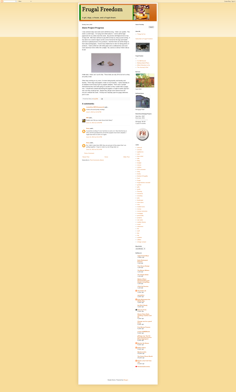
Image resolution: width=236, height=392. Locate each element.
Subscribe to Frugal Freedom (144, 38)
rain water (140, 220)
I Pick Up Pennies (142, 286)
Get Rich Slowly (142, 305)
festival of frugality (142, 176)
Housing (139, 191)
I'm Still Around (141, 61)
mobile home (141, 206)
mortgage (140, 213)
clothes (139, 167)
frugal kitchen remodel (143, 182)
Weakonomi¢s (141, 352)
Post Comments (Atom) (97, 160)
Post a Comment (89, 153)
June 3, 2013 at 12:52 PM (93, 112)
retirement (140, 226)
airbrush (139, 147)
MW (87, 117)
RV (138, 228)
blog (138, 160)
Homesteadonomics (143, 366)
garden (139, 184)
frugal (138, 180)
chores (139, 165)
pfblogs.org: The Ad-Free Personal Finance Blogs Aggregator (144, 337)
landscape (140, 200)
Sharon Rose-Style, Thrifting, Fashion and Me (144, 315)
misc (138, 204)
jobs (138, 198)
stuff (138, 231)
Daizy (88, 128)
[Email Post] (101, 98)
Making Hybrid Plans (143, 63)
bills (138, 158)
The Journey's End (142, 67)
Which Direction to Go (143, 65)
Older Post (126, 157)
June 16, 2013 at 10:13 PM (94, 149)
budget (139, 163)
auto (138, 154)
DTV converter (141, 169)
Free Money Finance (143, 327)
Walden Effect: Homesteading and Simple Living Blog (143, 280)
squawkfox (140, 295)
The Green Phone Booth (145, 356)
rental (138, 224)
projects (139, 217)
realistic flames (141, 222)
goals (138, 189)
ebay (138, 171)
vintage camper (141, 242)
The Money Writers (143, 270)
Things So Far (141, 34)
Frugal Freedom (102, 9)
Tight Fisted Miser (143, 256)
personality (140, 215)
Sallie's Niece (141, 347)
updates (139, 237)
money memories (142, 211)
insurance (140, 193)
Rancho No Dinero (143, 343)
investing (139, 195)
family (139, 174)
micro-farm (140, 202)
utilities (139, 239)
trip (138, 235)
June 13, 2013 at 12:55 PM (94, 122)
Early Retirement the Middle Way (143, 300)
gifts (138, 187)
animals (139, 149)
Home (106, 157)
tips (138, 233)
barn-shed (140, 156)
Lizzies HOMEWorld (143, 331)
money (139, 209)
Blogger (126, 380)
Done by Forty (141, 309)
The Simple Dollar (143, 274)
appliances (140, 152)
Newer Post (86, 157)
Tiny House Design (143, 266)
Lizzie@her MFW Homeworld (95, 107)
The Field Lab (141, 290)
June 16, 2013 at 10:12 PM (94, 137)
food (138, 178)
